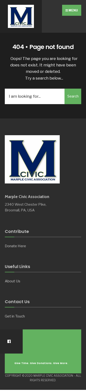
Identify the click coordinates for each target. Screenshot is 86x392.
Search (73, 96)
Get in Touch (15, 316)
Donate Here (15, 246)
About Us (12, 281)
